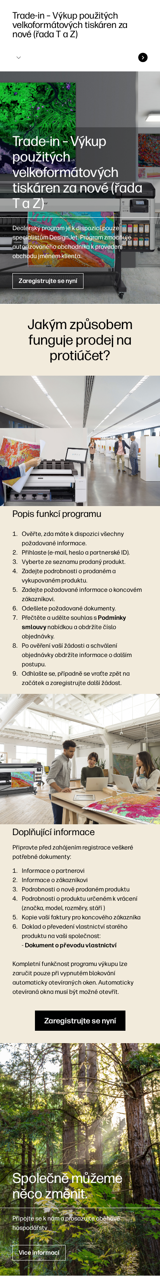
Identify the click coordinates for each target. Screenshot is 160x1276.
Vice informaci (39, 1252)
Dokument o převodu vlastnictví (71, 945)
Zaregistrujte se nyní (48, 280)
